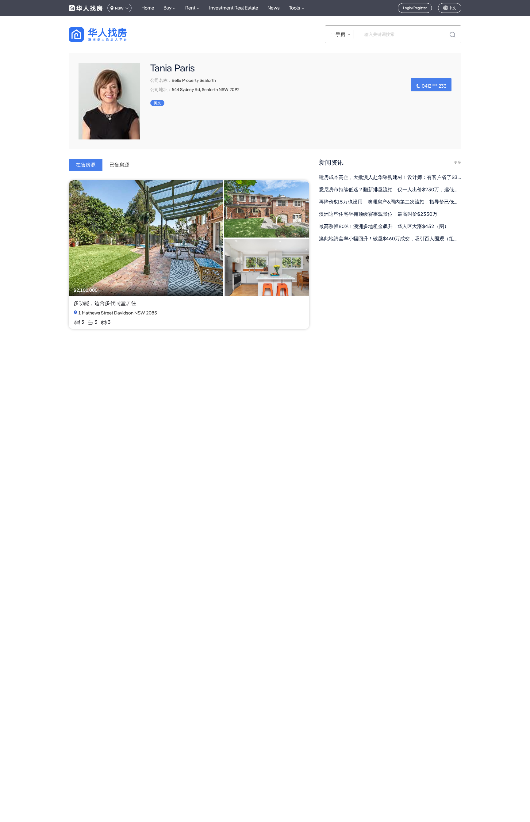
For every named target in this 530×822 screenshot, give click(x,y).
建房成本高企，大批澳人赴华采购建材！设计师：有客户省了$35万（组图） (390, 177)
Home (147, 8)
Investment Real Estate (233, 8)
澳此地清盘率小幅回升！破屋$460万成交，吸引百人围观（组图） (390, 239)
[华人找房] (85, 8)
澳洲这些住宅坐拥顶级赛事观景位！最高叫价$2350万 (378, 214)
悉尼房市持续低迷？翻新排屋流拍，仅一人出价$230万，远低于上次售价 (390, 189)
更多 (457, 162)
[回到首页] (108, 34)
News (273, 8)
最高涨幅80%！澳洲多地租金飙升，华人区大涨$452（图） (384, 226)
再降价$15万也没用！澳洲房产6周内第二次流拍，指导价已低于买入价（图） (390, 202)
